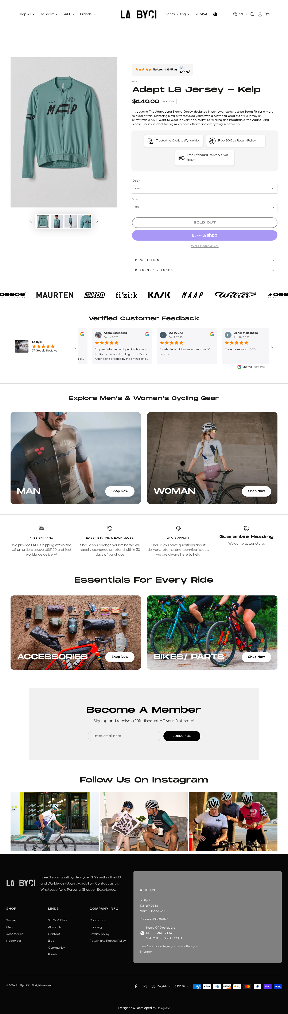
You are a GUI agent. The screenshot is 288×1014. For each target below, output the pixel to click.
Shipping (96, 927)
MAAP (135, 82)
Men (9, 927)
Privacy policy (99, 934)
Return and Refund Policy (108, 940)
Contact (54, 934)
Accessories (14, 934)
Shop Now (120, 491)
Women (11, 920)
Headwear (13, 940)
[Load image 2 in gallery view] (57, 221)
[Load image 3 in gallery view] (71, 221)
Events (53, 954)
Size (135, 199)
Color (136, 180)
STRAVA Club (57, 920)
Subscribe (182, 736)
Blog (51, 940)
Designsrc (163, 1008)
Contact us (98, 920)
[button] (252, 14)
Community (56, 947)
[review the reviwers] (123, 335)
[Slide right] (97, 221)
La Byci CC (23, 985)
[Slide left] (30, 221)
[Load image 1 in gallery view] (43, 221)
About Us (54, 927)
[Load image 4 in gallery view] (84, 221)
